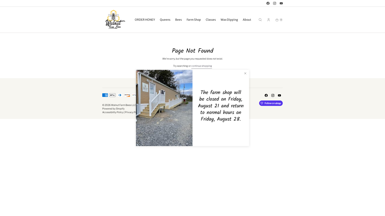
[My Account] (268, 19)
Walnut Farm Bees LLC (123, 105)
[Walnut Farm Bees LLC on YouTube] (281, 3)
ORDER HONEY (145, 19)
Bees (178, 19)
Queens (165, 19)
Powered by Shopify (113, 108)
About (247, 19)
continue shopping (201, 65)
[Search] (260, 19)
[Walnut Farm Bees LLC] (114, 19)
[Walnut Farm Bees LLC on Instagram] (274, 3)
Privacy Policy (133, 112)
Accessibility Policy (112, 112)
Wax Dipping (229, 19)
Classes (211, 19)
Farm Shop (194, 19)
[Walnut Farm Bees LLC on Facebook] (268, 3)
